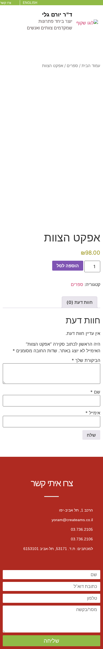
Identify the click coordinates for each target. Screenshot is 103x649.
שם (95, 392)
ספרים (72, 65)
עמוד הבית (91, 65)
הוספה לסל (68, 265)
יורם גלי (51, 15)
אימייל (92, 413)
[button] (51, 51)
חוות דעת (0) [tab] (79, 302)
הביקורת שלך (86, 360)
